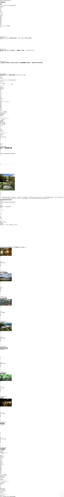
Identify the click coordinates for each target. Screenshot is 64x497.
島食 (0, 465)
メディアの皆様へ (3, 490)
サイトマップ (2, 131)
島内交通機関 (2, 476)
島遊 (0, 468)
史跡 (0, 144)
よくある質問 (2, 482)
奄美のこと (2, 455)
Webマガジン (2, 464)
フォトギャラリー (3, 480)
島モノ (1, 472)
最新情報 (1, 479)
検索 (12, 84)
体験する (1, 462)
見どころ (1, 458)
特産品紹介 (2, 456)
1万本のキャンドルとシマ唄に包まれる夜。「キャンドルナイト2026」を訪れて (16, 38)
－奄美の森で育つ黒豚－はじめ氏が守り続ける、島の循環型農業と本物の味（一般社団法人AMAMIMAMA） (22, 62)
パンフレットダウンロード (4, 481)
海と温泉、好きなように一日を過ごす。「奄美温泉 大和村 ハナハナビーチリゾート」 (18, 50)
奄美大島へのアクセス (3, 475)
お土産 (1, 463)
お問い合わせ (2, 133)
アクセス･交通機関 (3, 474)
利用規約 (1, 130)
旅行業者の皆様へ (3, 489)
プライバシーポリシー (3, 132)
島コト (1, 473)
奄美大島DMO (2, 488)
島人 (0, 471)
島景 (0, 466)
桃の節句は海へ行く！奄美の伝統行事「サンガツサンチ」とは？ (13, 74)
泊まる (1, 459)
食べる (1, 461)
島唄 (0, 470)
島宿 (0, 467)
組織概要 (1, 483)
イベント (1, 478)
